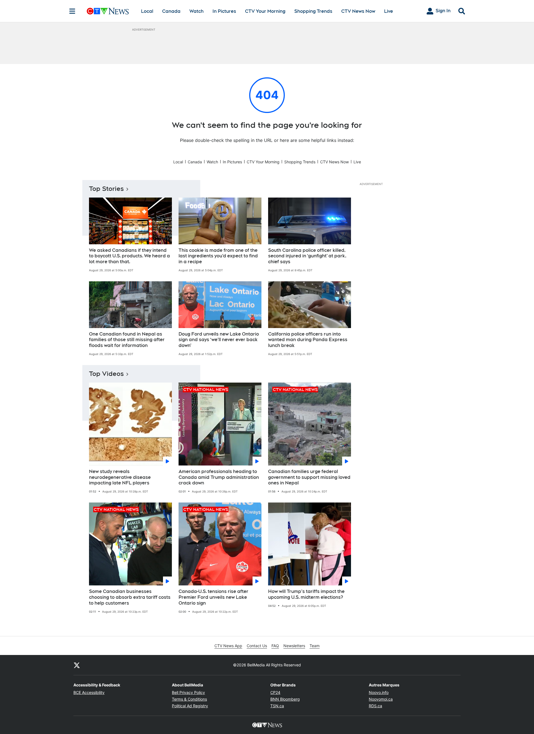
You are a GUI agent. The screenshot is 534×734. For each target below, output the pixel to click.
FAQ (275, 645)
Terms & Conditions (189, 699)
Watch (196, 11)
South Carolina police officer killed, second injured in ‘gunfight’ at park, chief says (307, 256)
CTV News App (228, 645)
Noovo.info (379, 692)
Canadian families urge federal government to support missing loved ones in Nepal (309, 477)
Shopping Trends (313, 11)
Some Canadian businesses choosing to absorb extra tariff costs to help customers (129, 597)
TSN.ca (277, 705)
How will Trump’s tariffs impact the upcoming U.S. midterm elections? (306, 594)
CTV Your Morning (265, 11)
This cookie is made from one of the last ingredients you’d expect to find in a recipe (218, 256)
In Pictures (224, 11)
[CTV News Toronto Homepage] (108, 11)
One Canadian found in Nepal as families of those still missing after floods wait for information (127, 339)
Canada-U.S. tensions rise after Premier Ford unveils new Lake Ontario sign (213, 597)
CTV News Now (358, 11)
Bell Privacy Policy (188, 692)
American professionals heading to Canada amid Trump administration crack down (219, 477)
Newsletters (294, 645)
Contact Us (257, 645)
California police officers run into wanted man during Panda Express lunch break (307, 339)
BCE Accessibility (89, 692)
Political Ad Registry (190, 705)
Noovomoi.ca (381, 699)
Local (147, 11)
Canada (171, 11)
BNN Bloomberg (285, 699)
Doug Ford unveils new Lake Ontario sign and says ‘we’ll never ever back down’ (219, 339)
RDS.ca (375, 705)
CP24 (275, 692)
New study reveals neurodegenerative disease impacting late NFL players (120, 477)
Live (388, 11)
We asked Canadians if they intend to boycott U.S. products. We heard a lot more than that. (129, 256)
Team (315, 645)
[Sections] (72, 11)
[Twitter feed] (76, 665)
